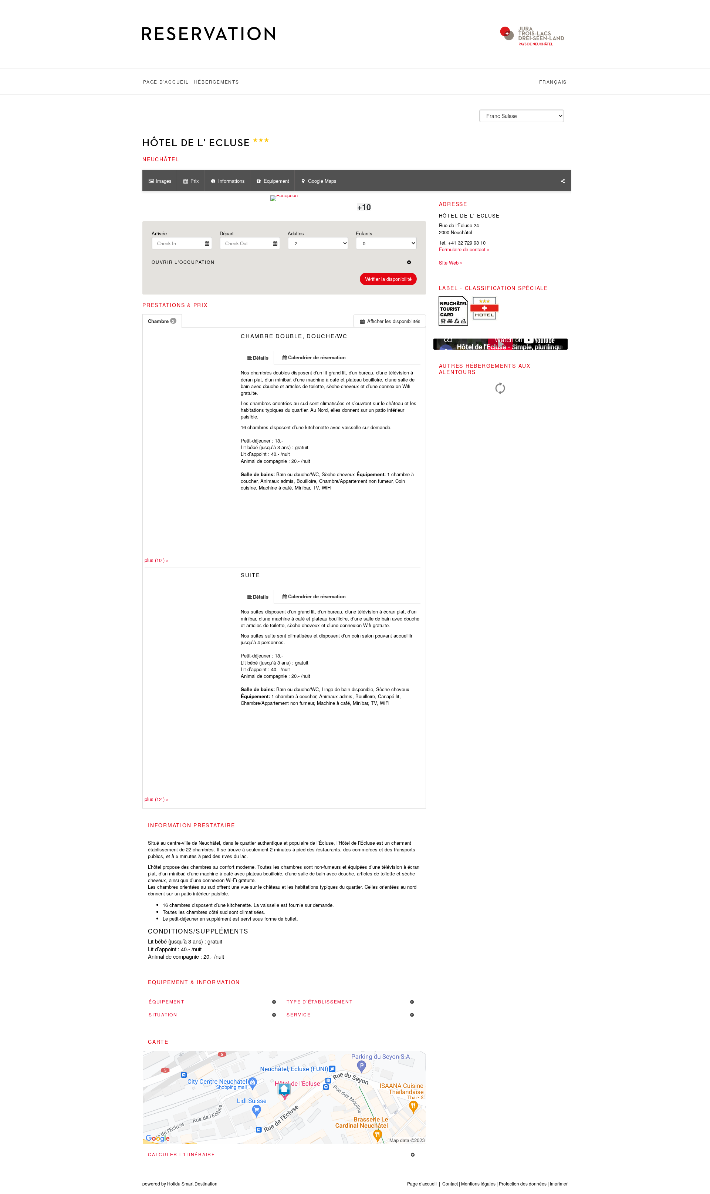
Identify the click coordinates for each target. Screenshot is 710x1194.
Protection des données (523, 1183)
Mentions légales (478, 1183)
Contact (450, 1183)
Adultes (296, 233)
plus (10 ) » (157, 560)
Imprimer (559, 1183)
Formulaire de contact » (464, 249)
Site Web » (451, 262)
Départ (227, 233)
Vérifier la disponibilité (388, 278)
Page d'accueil (422, 1183)
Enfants (364, 233)
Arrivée (159, 233)
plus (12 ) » (157, 799)
